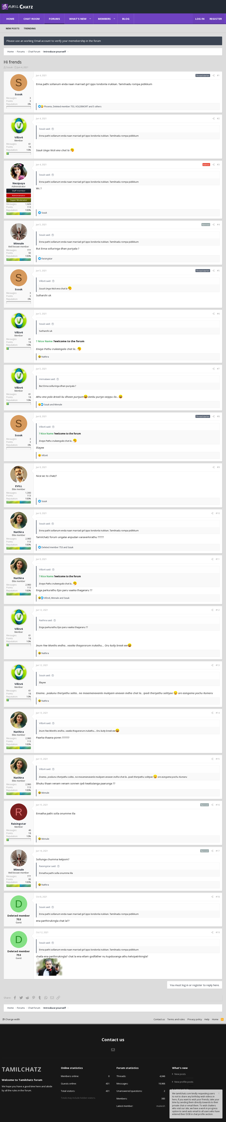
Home (10, 18)
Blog (125, 18)
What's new (78, 18)
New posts (12, 28)
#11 (218, 559)
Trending (30, 28)
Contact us (159, 1019)
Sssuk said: (44, 128)
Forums (54, 18)
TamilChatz (21, 1069)
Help (206, 1019)
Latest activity (181, 1089)
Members (104, 18)
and (53, 404)
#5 (218, 270)
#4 (218, 224)
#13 (218, 665)
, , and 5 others (72, 106)
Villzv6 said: (45, 281)
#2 (218, 118)
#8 (218, 416)
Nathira (19, 532)
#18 (218, 896)
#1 (218, 75)
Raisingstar (18, 823)
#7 (218, 368)
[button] (90, 18)
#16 (218, 804)
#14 (218, 712)
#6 (218, 313)
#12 (218, 609)
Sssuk (9, 67)
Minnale (19, 243)
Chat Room (31, 18)
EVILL (18, 486)
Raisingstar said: (47, 866)
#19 (218, 932)
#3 (218, 164)
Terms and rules (176, 1019)
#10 (218, 513)
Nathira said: (45, 620)
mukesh (160, 1106)
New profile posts (183, 1081)
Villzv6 (18, 137)
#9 (218, 467)
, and (56, 597)
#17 (218, 850)
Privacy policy (195, 1019)
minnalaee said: (47, 379)
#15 (218, 758)
